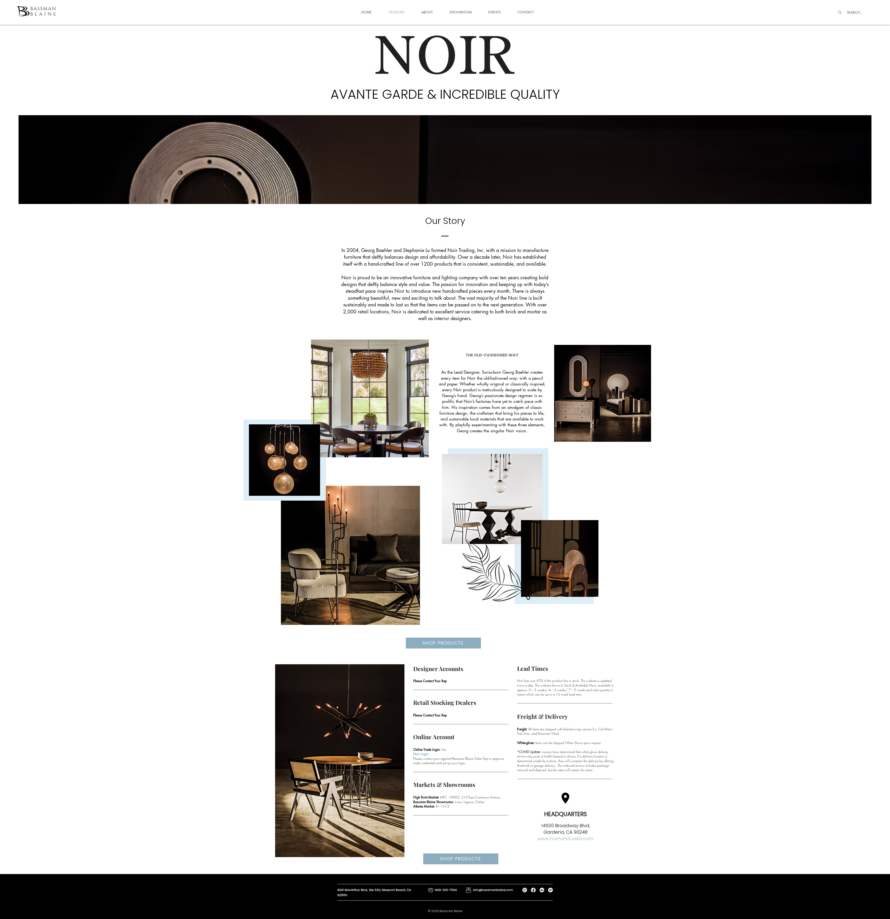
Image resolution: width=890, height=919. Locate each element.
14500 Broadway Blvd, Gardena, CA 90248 (565, 828)
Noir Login (420, 754)
